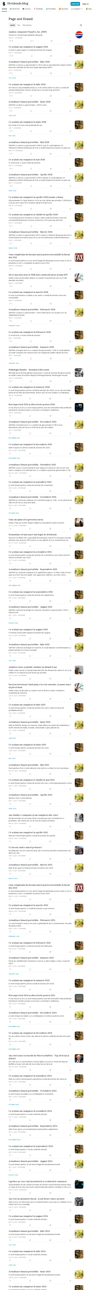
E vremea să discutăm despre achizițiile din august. (30, 632)
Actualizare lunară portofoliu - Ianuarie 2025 (31, 957)
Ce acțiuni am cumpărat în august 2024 (28, 1216)
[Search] (81, 25)
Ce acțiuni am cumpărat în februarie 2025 (30, 942)
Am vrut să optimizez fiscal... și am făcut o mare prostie (37, 1198)
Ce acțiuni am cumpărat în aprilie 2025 (28, 832)
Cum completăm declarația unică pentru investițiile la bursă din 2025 (39, 256)
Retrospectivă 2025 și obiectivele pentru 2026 (32, 404)
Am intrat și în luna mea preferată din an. (26, 125)
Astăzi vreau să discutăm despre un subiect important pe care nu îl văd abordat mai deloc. (38, 279)
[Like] (10, 398)
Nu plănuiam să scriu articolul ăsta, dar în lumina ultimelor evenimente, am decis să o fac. (40, 851)
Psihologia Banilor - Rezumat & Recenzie (29, 369)
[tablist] (21, 25)
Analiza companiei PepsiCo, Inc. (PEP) (28, 32)
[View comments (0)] (31, 55)
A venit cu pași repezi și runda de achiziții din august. (30, 50)
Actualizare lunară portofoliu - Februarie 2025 (32, 920)
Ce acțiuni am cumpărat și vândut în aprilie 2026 (33, 214)
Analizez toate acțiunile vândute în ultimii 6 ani (33, 667)
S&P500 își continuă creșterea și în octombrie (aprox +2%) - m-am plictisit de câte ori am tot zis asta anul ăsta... (40, 501)
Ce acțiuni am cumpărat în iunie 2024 (27, 1286)
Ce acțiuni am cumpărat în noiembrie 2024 (30, 1076)
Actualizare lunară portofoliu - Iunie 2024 (30, 1271)
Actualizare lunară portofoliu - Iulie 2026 (29, 61)
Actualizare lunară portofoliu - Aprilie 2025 (30, 795)
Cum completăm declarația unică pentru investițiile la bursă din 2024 (39, 886)
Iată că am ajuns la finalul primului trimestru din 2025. (31, 868)
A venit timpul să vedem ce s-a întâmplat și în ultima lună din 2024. (36, 1016)
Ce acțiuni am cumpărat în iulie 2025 (27, 704)
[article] (46, 36)
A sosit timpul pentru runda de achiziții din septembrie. (31, 595)
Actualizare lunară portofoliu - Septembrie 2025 (33, 569)
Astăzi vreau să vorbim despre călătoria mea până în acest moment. (36, 523)
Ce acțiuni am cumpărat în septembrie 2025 (31, 592)
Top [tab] (18, 25)
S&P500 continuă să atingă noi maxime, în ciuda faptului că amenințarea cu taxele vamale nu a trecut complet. (40, 648)
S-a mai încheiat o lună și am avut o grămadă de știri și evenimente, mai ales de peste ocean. (40, 924)
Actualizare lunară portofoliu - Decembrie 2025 (32, 421)
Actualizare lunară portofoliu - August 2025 (30, 607)
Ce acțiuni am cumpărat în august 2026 (28, 46)
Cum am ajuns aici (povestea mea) (26, 519)
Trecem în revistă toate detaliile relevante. (26, 35)
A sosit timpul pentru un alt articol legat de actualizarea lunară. (34, 1164)
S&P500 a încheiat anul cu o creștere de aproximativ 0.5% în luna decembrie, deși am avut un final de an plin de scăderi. (35, 426)
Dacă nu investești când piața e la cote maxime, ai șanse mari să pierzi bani (40, 686)
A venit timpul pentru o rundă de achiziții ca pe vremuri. (32, 908)
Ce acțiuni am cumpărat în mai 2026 (27, 159)
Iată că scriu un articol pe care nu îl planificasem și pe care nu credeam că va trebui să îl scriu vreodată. (40, 1203)
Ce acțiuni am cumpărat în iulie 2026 (27, 84)
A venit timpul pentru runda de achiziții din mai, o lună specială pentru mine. (40, 783)
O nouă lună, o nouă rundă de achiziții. (25, 163)
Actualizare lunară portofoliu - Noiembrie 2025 (32, 464)
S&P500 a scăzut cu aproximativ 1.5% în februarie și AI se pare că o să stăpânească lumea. (37, 313)
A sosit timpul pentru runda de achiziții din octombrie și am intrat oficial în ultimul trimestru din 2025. (39, 556)
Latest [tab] (12, 25)
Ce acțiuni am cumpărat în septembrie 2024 (31, 1146)
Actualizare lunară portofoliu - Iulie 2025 (29, 644)
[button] (4, 8)
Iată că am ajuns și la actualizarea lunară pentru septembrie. (33, 1129)
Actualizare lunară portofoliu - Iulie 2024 (29, 1231)
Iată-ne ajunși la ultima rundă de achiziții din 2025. (29, 447)
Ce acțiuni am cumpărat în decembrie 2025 (30, 444)
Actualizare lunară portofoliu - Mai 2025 (29, 765)
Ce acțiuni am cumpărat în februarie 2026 (30, 332)
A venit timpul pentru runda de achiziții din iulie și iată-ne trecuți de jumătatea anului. (36, 709)
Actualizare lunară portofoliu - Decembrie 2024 (33, 1012)
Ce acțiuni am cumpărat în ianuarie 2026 (29, 387)
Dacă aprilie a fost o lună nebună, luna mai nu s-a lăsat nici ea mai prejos (39, 768)
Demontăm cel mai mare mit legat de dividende (33, 534)
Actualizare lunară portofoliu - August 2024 (30, 1161)
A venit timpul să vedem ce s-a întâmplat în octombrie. (31, 1094)
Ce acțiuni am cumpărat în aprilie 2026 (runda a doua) (36, 197)
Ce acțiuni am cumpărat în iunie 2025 (27, 744)
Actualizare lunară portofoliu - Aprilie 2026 (30, 174)
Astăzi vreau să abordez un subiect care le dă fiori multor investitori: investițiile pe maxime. (37, 691)
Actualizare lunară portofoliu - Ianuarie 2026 (31, 347)
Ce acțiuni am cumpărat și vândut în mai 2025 (32, 780)
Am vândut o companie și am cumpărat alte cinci (33, 815)
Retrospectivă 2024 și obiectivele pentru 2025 (32, 995)
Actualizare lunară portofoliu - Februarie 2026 (32, 309)
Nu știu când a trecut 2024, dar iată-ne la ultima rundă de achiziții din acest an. (39, 1037)
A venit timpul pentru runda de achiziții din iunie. (29, 748)
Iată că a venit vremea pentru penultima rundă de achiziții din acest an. (38, 1079)
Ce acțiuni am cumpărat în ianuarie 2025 (29, 980)
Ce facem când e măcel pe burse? (25, 847)
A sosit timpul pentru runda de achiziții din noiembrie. (31, 485)
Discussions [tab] (27, 25)
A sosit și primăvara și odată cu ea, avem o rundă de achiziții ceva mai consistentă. (37, 296)
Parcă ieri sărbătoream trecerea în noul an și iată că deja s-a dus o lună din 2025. (39, 962)
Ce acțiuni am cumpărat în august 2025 (28, 629)
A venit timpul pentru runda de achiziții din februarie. (30, 946)
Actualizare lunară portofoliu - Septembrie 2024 (33, 1126)
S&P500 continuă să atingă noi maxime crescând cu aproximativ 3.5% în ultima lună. (38, 611)
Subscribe (75, 4)
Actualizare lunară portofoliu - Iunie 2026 (29, 101)
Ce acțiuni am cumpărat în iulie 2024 (27, 1251)
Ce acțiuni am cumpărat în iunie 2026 (27, 122)
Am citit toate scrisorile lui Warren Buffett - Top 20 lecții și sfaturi (39, 1057)
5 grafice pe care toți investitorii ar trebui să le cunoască (37, 1181)
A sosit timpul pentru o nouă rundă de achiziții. (28, 1114)
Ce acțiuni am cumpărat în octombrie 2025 (30, 552)
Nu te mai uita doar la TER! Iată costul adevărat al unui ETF (38, 274)
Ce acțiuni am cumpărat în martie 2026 (28, 292)
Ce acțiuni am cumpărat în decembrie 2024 (30, 1033)
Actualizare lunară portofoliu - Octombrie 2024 (33, 1090)
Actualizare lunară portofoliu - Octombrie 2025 (32, 497)
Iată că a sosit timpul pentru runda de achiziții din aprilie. (32, 835)
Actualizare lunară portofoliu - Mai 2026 (29, 142)
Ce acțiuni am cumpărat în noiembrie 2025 (30, 482)
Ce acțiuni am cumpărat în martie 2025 (28, 905)
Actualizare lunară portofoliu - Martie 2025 (30, 864)
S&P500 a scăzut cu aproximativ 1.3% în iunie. (28, 105)
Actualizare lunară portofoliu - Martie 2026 (30, 232)
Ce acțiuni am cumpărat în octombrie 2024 (30, 1111)
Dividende (19, 38)
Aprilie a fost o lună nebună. (20, 798)
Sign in (85, 4)
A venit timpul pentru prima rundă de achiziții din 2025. (32, 983)
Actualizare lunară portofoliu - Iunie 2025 (29, 722)
